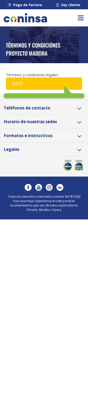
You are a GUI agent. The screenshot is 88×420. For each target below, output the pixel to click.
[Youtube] (38, 187)
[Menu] (80, 18)
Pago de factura (27, 4)
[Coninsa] (25, 18)
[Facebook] (28, 187)
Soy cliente (70, 4)
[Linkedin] (59, 187)
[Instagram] (49, 187)
